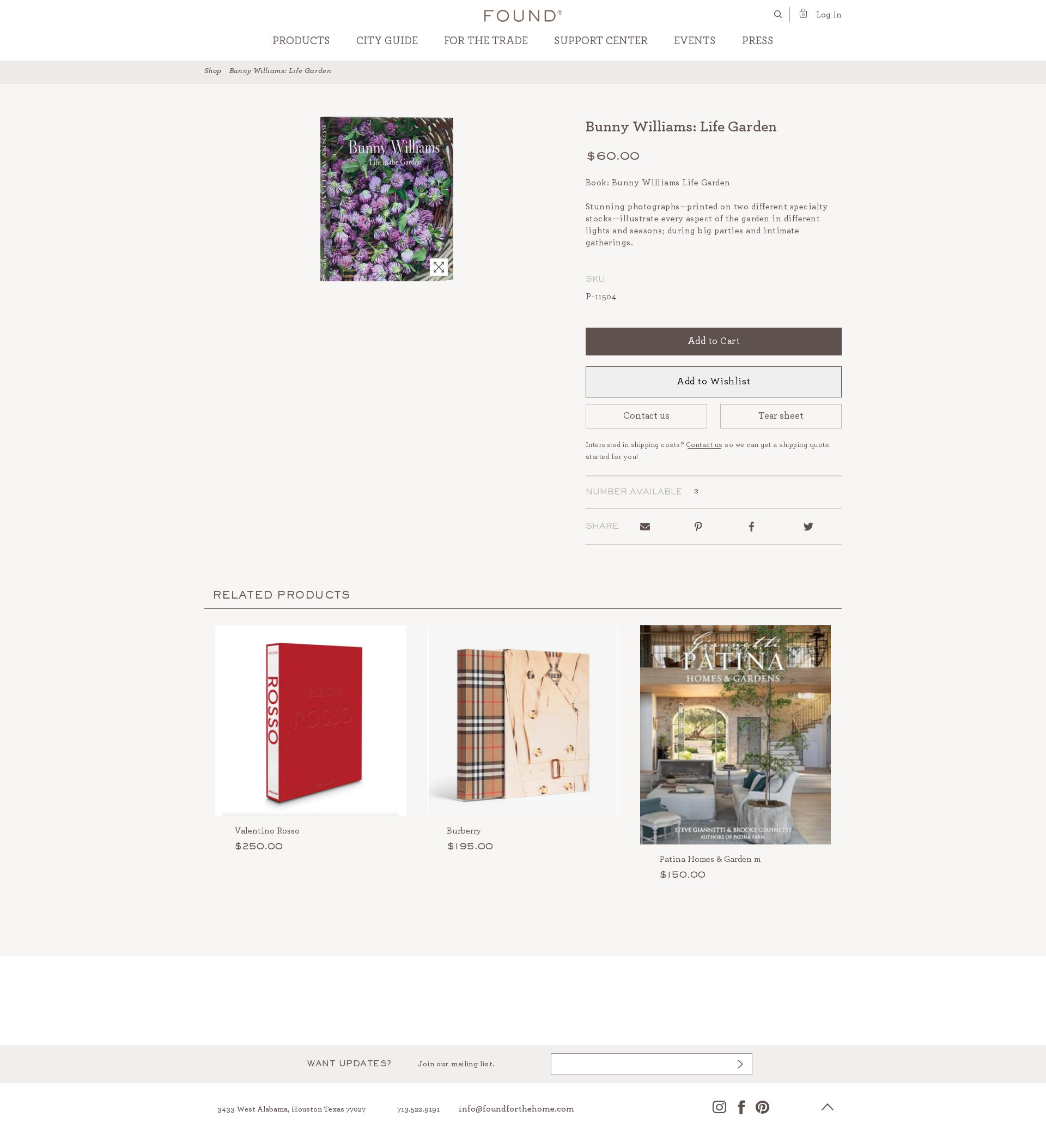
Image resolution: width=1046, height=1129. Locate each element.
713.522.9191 (418, 1109)
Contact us (646, 416)
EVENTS (695, 40)
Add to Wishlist (714, 382)
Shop (213, 71)
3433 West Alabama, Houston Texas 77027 (291, 1109)
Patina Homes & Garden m (710, 859)
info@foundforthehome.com (516, 1108)
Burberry (464, 830)
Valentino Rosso (267, 830)
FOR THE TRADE (486, 40)
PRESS (758, 40)
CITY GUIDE (387, 40)
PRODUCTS (301, 40)
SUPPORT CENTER (601, 40)
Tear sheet (781, 416)
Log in (829, 14)
